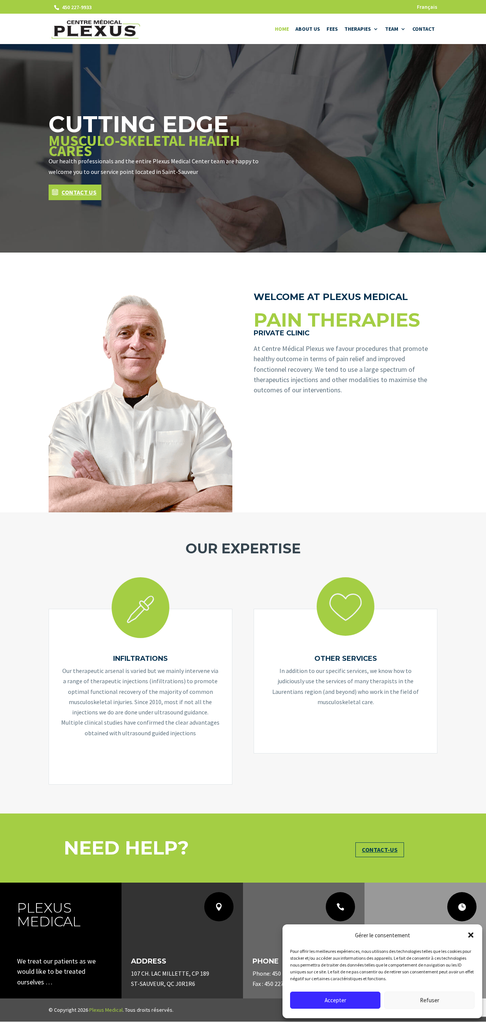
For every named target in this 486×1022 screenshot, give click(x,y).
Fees (332, 29)
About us (307, 29)
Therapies (357, 29)
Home (282, 29)
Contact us (79, 192)
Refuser (429, 1000)
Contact (423, 29)
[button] (471, 935)
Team (391, 29)
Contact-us (380, 849)
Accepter (335, 1000)
